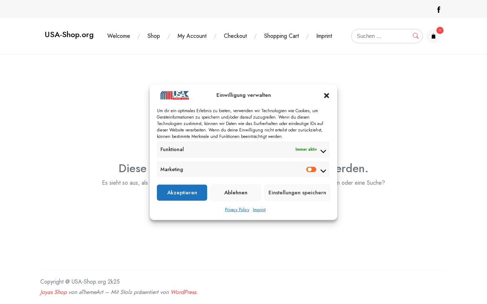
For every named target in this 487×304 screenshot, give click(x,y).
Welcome (118, 36)
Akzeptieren (182, 192)
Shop (154, 36)
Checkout (235, 36)
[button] (326, 95)
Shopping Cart (281, 36)
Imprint (259, 209)
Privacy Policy (237, 209)
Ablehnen (235, 192)
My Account (192, 36)
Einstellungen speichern (297, 192)
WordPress (183, 292)
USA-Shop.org (69, 34)
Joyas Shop (53, 292)
